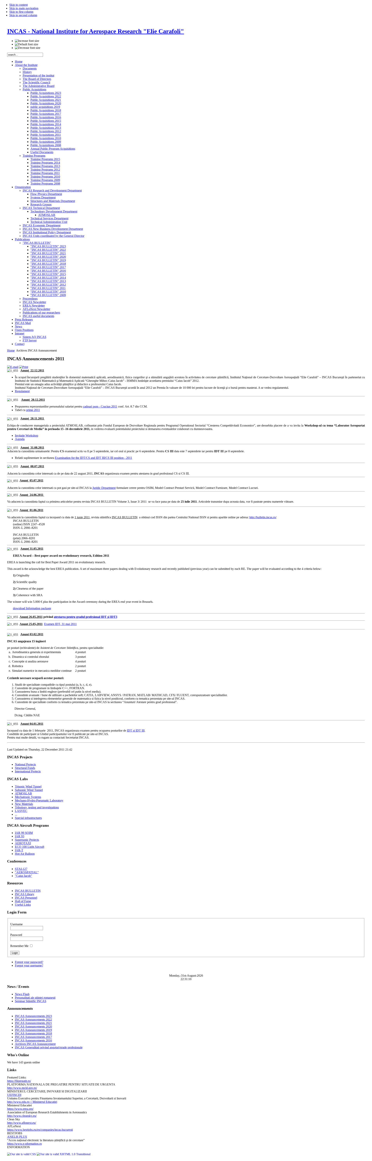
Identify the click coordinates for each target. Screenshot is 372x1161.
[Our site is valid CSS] (22, 1154)
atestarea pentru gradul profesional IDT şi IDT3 (85, 616)
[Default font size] (26, 44)
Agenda (20, 439)
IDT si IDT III (136, 730)
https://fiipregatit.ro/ (19, 1081)
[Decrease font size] (27, 48)
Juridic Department (104, 487)
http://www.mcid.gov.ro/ (22, 1088)
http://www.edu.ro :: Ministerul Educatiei (32, 1101)
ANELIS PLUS (17, 1136)
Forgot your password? (29, 962)
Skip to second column (23, 15)
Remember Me (19, 946)
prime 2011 (33, 410)
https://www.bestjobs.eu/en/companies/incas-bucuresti (40, 1129)
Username (16, 924)
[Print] (23, 367)
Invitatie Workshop (26, 435)
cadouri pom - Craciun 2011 (100, 406)
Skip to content (18, 4)
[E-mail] (12, 367)
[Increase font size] (27, 41)
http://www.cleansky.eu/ (22, 1115)
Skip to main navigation (23, 8)
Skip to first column (21, 11)
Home (11, 350)
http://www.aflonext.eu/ (21, 1122)
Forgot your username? (29, 965)
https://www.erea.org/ (20, 1108)
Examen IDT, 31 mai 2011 (60, 624)
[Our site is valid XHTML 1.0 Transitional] (63, 1154)
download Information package (32, 608)
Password (16, 935)
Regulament (22, 391)
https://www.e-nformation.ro (24, 1143)
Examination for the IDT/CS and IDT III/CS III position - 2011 (93, 457)
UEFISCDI (14, 1094)
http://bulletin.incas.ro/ (262, 517)
